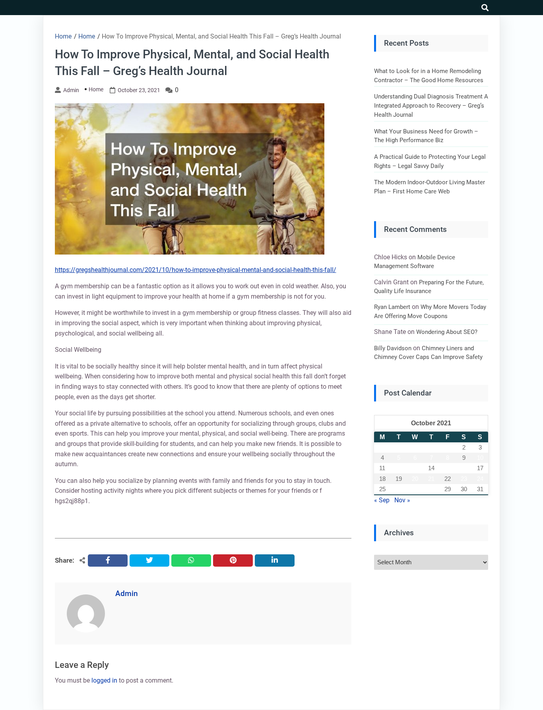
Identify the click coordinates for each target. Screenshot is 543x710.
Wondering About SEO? (446, 332)
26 (399, 489)
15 (447, 468)
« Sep (382, 500)
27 (415, 489)
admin (71, 90)
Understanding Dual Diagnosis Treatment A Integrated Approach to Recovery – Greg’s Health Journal (431, 105)
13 (415, 468)
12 (399, 468)
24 (480, 478)
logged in (104, 680)
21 (431, 478)
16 (464, 468)
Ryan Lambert (392, 307)
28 (431, 489)
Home (96, 89)
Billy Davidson (392, 348)
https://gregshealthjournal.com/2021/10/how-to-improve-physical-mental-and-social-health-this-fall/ (195, 270)
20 (415, 478)
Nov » (402, 500)
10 (480, 457)
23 (464, 478)
